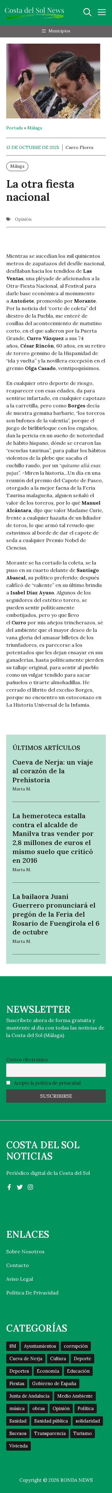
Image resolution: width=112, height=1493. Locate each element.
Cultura (58, 1358)
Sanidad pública (51, 1421)
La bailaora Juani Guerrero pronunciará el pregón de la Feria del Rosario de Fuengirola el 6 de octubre (56, 914)
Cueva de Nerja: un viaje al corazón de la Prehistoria (52, 771)
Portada (14, 128)
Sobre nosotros (25, 1251)
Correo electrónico (27, 1060)
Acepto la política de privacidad (47, 1083)
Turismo (82, 1433)
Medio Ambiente (75, 1396)
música (17, 1408)
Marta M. (21, 789)
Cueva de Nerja (25, 1358)
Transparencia (50, 1433)
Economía (48, 1371)
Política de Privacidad (32, 1292)
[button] (87, 12)
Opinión (23, 219)
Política (85, 1408)
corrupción (76, 1346)
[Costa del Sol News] (34, 12)
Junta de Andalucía (29, 1396)
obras (38, 1408)
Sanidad (17, 1421)
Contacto (17, 1265)
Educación (78, 1371)
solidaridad (88, 1421)
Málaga (34, 128)
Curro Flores (79, 147)
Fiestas (16, 1383)
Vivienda (18, 1446)
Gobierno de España (54, 1383)
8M (12, 1346)
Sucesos (17, 1433)
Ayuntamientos (40, 1346)
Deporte (82, 1358)
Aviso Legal (19, 1279)
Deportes (19, 1371)
